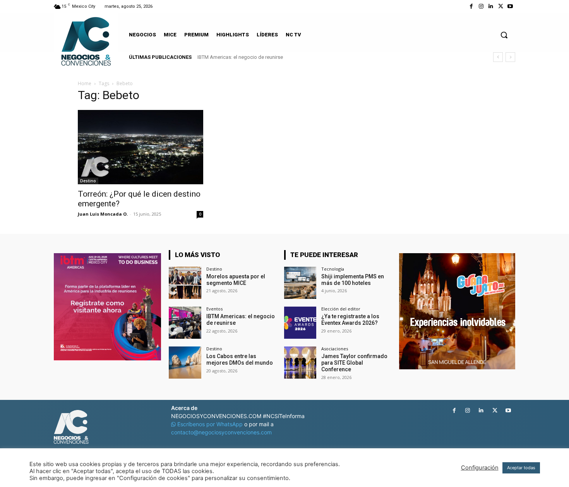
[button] (504, 35)
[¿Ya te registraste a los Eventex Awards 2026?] (300, 323)
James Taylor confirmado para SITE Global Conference (354, 362)
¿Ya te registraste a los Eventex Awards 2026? (350, 319)
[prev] (498, 57)
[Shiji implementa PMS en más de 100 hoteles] (300, 283)
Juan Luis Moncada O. (103, 214)
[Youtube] (510, 6)
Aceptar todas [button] (521, 467)
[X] (501, 6)
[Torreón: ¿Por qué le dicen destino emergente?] (140, 147)
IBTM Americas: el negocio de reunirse (240, 57)
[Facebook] (471, 6)
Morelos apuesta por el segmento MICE (235, 279)
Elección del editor (340, 309)
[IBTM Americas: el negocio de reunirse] (185, 323)
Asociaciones (334, 348)
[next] (510, 57)
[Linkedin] (490, 6)
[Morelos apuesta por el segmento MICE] (185, 283)
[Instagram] (481, 6)
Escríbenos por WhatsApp (210, 424)
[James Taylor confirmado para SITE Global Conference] (300, 362)
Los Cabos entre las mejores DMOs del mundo (239, 359)
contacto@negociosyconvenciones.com (221, 432)
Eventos (214, 309)
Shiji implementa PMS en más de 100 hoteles (352, 279)
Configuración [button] (480, 467)
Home (84, 83)
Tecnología (332, 269)
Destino (88, 180)
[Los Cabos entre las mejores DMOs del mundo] (185, 362)
